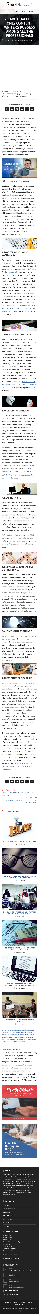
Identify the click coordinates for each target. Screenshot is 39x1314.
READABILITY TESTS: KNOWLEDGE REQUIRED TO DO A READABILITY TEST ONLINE (19, 876)
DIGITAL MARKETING (9, 1216)
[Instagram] (10, 1295)
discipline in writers (20, 1032)
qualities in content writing (28, 1037)
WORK (23, 1303)
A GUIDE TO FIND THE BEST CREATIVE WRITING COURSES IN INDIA (19, 384)
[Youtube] (17, 1295)
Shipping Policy (7, 1244)
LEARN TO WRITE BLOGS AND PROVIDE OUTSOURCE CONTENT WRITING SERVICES (19, 984)
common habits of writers (12, 1029)
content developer (28, 1030)
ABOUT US (8, 1303)
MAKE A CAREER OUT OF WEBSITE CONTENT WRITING (19, 1020)
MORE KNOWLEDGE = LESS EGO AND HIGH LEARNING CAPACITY (18, 472)
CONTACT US (19, 1305)
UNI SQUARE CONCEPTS (11, 91)
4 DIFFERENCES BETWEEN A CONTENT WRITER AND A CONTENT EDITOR (19, 948)
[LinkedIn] (12, 1295)
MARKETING (6, 1223)
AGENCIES (6, 1205)
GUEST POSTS (7, 1219)
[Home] (2, 40)
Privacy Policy (7, 1240)
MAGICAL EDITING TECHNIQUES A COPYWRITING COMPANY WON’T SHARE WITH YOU (19, 912)
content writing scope (8, 1032)
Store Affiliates (7, 1246)
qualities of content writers (10, 1039)
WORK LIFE (6, 1226)
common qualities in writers (15, 1030)
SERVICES (16, 1303)
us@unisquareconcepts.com (16, 1287)
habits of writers (17, 1034)
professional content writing (13, 707)
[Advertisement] (19, 65)
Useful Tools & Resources (10, 1251)
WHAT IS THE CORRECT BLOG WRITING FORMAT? (19, 841)
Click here (6, 1258)
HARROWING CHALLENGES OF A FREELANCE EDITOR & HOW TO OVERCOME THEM (18, 766)
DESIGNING (6, 1212)
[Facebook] (7, 1295)
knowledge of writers (13, 1036)
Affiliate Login (7, 1235)
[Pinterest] (14, 1295)
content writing (8, 198)
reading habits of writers (26, 1039)
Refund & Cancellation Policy (11, 1242)
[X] (4, 1295)
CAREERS (29, 1303)
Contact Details (7, 1237)
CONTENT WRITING (10, 94)
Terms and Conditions (9, 1248)
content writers (14, 272)
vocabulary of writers (18, 1041)
